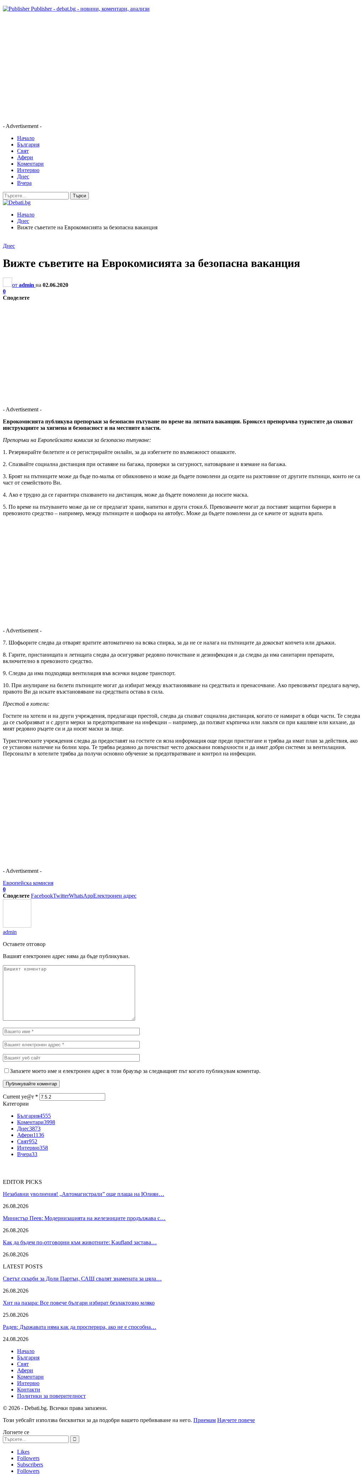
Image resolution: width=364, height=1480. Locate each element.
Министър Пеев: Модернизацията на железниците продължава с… (84, 1218)
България (28, 144)
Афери (25, 157)
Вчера (24, 183)
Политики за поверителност (51, 1396)
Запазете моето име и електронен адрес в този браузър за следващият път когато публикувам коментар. (135, 1071)
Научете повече (236, 1420)
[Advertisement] (182, 67)
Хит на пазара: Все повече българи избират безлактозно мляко (79, 1303)
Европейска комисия (28, 883)
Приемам (204, 1420)
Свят (23, 151)
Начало (25, 138)
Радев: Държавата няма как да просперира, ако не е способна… (79, 1327)
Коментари (30, 164)
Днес (23, 176)
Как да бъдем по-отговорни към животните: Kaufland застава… (80, 1242)
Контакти (28, 1390)
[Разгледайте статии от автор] (17, 926)
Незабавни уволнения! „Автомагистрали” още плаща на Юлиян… (83, 1194)
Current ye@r (20, 1097)
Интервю (28, 170)
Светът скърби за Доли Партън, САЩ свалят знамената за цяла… (82, 1279)
